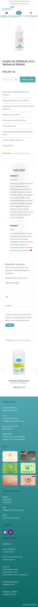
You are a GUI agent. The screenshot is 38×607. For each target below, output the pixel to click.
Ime (7, 297)
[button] (7, 13)
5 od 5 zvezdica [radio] (27, 278)
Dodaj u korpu (28, 79)
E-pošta (8, 306)
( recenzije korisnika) (20, 153)
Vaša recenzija (12, 283)
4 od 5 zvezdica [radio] (25, 278)
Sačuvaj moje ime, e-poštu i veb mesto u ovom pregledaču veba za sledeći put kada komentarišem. (18, 317)
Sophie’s (34, 605)
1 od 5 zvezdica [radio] (18, 278)
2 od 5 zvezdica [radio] (20, 278)
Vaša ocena (10, 278)
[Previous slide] (3, 371)
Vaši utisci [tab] (19, 169)
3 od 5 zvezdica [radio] (22, 278)
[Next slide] (35, 371)
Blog (5, 447)
